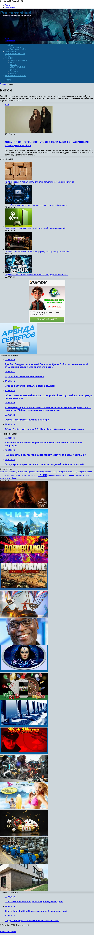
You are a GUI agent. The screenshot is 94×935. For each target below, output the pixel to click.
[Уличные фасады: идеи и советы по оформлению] (24, 890)
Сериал (44, 472)
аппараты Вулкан (60, 471)
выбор (89, 472)
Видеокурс (14, 471)
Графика (14, 71)
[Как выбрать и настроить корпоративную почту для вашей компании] (18, 203)
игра (8, 475)
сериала (3, 478)
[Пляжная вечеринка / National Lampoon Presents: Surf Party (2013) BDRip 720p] (24, 808)
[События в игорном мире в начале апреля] (24, 726)
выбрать (3, 475)
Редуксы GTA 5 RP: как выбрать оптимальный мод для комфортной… (36, 275)
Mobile (13, 69)
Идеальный (23, 471)
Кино (7, 56)
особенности (52, 475)
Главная (4, 84)
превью (70, 475)
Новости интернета (18, 60)
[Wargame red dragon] (24, 590)
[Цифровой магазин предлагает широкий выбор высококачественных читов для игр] (24, 535)
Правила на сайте (18, 49)
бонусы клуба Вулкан (77, 471)
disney (2, 472)
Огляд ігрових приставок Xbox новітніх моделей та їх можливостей (35, 228)
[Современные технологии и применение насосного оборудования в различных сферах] (24, 863)
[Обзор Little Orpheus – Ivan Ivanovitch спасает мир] (24, 617)
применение (78, 475)
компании (33, 475)
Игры (12, 62)
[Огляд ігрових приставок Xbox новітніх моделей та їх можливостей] (18, 226)
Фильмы (13, 65)
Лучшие (31, 471)
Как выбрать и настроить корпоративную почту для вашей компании (36, 205)
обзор (42, 475)
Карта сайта (15, 47)
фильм (14, 478)
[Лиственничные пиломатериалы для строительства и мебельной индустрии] (18, 180)
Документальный (17, 67)
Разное (9, 58)
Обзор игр (10, 51)
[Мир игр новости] (16, 34)
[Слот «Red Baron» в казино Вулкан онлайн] (24, 754)
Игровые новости (15, 54)
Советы (49, 471)
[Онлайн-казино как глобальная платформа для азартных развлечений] (18, 249)
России (38, 472)
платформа (62, 475)
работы (86, 475)
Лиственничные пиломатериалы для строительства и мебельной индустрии (39, 182)
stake (6, 472)
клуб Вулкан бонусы (22, 475)
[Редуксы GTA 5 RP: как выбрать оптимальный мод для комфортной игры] (18, 272)
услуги (8, 478)
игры (12, 475)
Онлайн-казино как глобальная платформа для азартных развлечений (37, 251)
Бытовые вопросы (15, 76)
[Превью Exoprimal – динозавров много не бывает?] (24, 781)
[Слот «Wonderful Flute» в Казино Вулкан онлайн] (24, 672)
